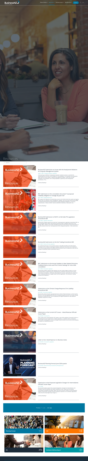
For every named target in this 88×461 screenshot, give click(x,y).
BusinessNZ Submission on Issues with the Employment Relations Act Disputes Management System (57, 170)
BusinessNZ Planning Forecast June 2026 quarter (52, 363)
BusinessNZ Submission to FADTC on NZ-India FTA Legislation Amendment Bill (56, 217)
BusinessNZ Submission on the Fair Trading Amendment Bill (56, 242)
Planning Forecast (60, 365)
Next (51, 408)
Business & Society (47, 244)
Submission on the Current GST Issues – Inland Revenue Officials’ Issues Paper (57, 313)
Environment (46, 268)
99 (48, 408)
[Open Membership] (71, 2)
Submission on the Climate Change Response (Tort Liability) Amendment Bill (55, 289)
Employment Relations (49, 173)
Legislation (55, 173)
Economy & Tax (47, 315)
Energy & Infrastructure (48, 197)
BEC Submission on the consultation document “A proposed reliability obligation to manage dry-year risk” (56, 194)
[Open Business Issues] (63, 2)
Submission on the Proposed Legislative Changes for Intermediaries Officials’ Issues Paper (58, 383)
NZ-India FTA (50, 220)
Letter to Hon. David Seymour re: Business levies (52, 340)
